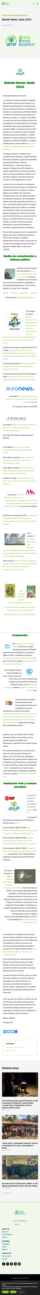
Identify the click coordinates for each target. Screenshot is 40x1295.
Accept (5, 1292)
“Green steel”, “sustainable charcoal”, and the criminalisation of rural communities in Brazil (20, 1145)
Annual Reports (7, 1234)
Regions (4, 1249)
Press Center (6, 1256)
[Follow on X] (3, 1264)
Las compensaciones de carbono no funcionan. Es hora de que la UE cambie (21, 399)
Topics (4, 1247)
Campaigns (6, 1244)
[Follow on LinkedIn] (15, 1264)
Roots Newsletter (11, 1050)
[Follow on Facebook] (7, 1264)
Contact (4, 1259)
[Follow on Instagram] (11, 1264)
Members (5, 1232)
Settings (21, 1292)
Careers (4, 1237)
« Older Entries (7, 1193)
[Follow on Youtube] (19, 1264)
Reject (13, 1292)
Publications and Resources (14, 15)
